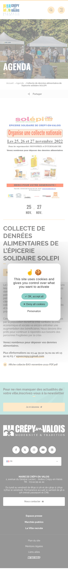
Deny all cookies (35, 304)
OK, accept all (35, 296)
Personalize (34, 311)
